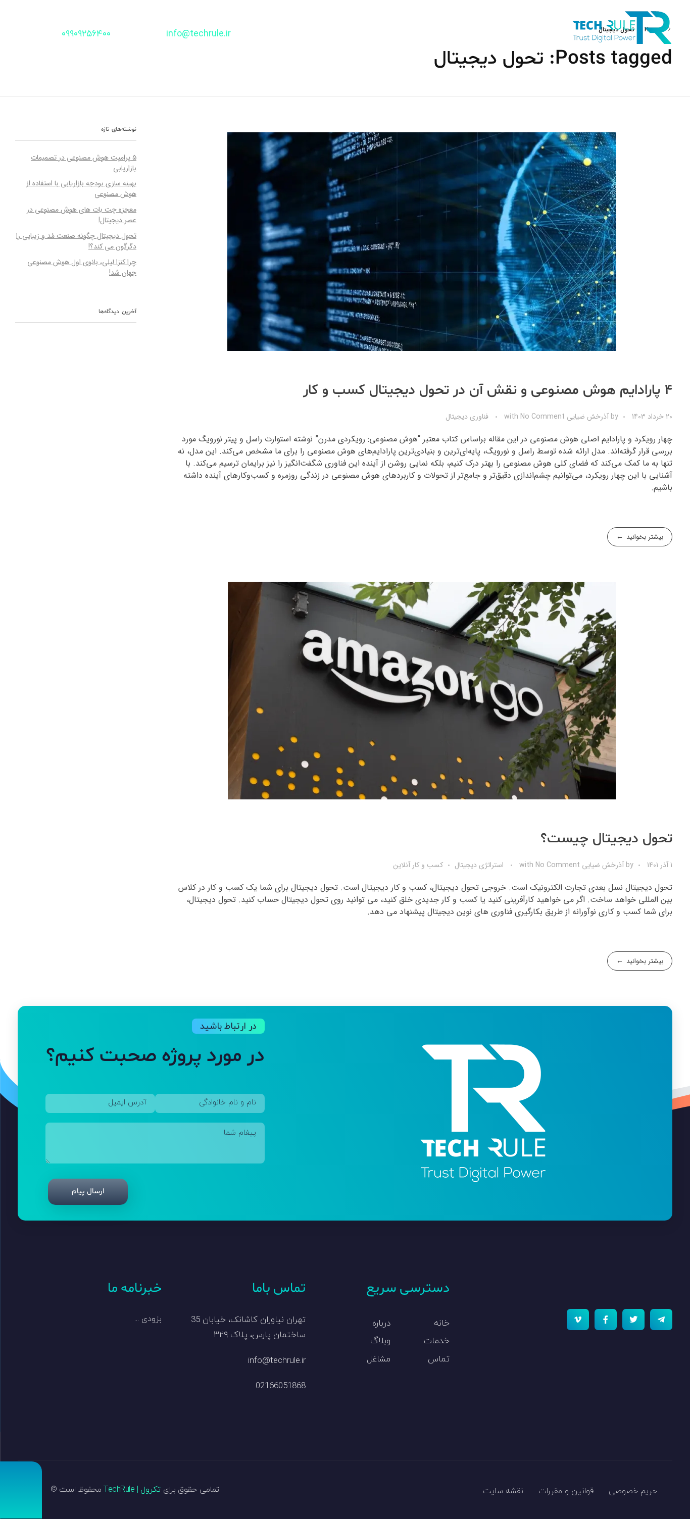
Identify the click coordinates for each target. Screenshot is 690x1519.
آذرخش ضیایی (587, 416)
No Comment (542, 416)
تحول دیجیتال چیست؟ (606, 838)
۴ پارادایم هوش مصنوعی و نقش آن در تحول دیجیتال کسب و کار (487, 390)
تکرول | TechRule (132, 1489)
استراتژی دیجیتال (479, 865)
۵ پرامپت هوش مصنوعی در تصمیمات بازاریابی (83, 163)
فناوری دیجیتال (467, 417)
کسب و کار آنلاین (418, 865)
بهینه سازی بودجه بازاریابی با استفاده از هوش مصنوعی (81, 188)
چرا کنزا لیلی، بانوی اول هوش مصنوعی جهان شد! (81, 267)
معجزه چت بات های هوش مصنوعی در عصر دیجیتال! (81, 215)
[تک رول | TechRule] (621, 27)
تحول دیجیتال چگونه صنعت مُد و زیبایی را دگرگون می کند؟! (76, 241)
